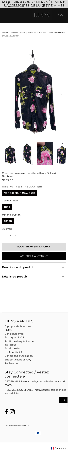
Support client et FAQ (18, 359)
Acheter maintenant (34, 256)
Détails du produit (14, 276)
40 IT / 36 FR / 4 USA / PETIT (19, 193)
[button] (59, 448)
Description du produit (18, 267)
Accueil (5, 33)
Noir (7, 207)
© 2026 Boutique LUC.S (17, 425)
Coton (8, 221)
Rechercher (12, 363)
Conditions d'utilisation (19, 355)
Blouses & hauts (18, 33)
